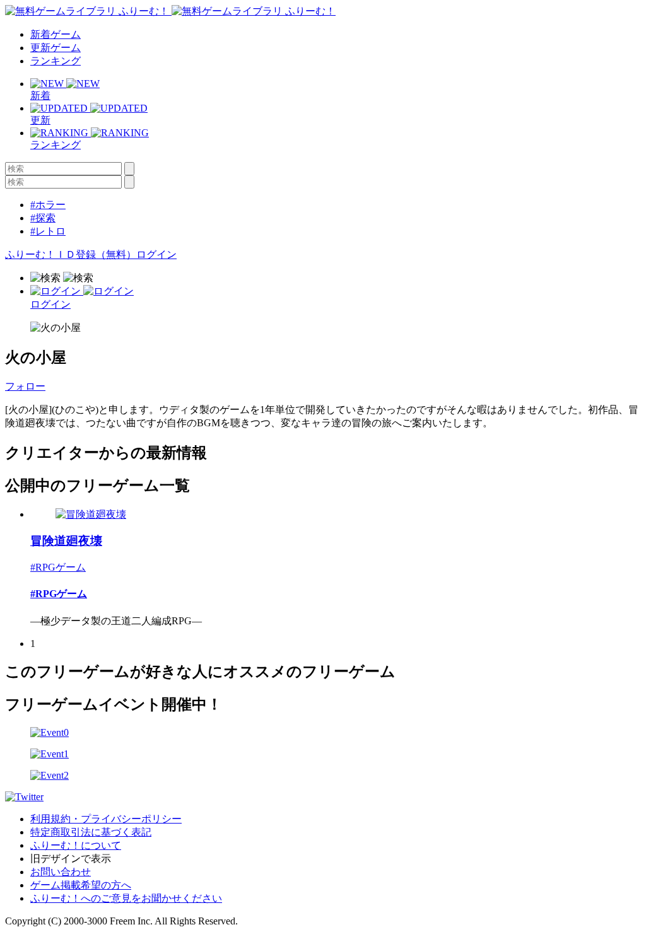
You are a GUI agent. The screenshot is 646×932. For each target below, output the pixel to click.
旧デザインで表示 (70, 858)
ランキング (55, 60)
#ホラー (48, 204)
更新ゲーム (55, 47)
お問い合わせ (60, 871)
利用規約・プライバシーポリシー (106, 818)
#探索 (43, 218)
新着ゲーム (55, 34)
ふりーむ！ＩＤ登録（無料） (70, 254)
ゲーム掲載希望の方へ (80, 885)
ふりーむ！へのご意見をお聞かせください (126, 898)
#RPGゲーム (58, 567)
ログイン (156, 254)
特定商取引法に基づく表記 (90, 832)
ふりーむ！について (75, 845)
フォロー (25, 386)
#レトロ (48, 231)
